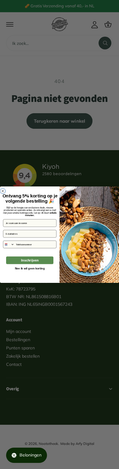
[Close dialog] (2, 191)
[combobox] (8, 244)
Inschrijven (29, 260)
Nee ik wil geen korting (30, 268)
